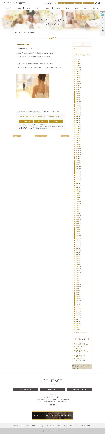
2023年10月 (79, 118)
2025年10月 (79, 73)
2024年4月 (78, 110)
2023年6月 (78, 120)
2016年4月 (78, 270)
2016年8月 (78, 262)
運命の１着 (80, 347)
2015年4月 (78, 294)
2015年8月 (78, 286)
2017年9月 (78, 236)
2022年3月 (78, 126)
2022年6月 (78, 122)
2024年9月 (78, 99)
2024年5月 (78, 108)
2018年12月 (79, 205)
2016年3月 (78, 272)
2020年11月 (79, 158)
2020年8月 (78, 164)
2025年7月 (78, 79)
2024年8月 (78, 102)
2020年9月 (78, 162)
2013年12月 (79, 327)
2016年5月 (78, 268)
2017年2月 (78, 250)
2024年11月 (79, 95)
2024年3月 (78, 112)
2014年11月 (79, 305)
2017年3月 (78, 248)
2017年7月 (78, 240)
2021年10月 (79, 136)
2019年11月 (79, 183)
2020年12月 (79, 156)
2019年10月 (79, 185)
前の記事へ (65, 136)
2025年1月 (78, 91)
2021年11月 (79, 134)
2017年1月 (78, 252)
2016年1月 (78, 276)
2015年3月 (78, 296)
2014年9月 (78, 309)
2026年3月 (78, 65)
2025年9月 (78, 75)
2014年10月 (79, 307)
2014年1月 (78, 325)
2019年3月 (78, 199)
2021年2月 (78, 152)
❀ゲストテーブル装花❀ (81, 359)
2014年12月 (79, 303)
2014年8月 (78, 311)
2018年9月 (78, 211)
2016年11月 (79, 256)
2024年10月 (79, 97)
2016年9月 (78, 260)
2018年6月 (78, 217)
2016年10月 (79, 258)
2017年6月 (78, 242)
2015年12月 (79, 278)
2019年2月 (78, 201)
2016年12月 (79, 254)
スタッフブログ (21, 32)
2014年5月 (78, 317)
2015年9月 (78, 284)
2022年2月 (78, 128)
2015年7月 (78, 288)
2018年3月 (78, 223)
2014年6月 (78, 315)
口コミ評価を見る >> (77, 366)
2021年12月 (79, 132)
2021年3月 (78, 150)
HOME (14, 32)
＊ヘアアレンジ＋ (80, 356)
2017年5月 (78, 244)
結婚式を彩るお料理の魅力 (82, 344)
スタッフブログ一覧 (41, 136)
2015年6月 (78, 290)
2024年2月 (78, 114)
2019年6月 (78, 193)
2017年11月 (79, 231)
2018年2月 (78, 225)
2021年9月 (78, 138)
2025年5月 (78, 83)
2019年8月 (78, 189)
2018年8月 (78, 213)
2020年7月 (78, 166)
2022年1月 (78, 130)
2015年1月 (78, 301)
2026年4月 (78, 63)
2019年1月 (78, 203)
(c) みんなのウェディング (78, 368)
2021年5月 (78, 146)
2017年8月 (78, 238)
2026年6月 (78, 59)
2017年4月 (78, 246)
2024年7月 (78, 104)
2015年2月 (78, 298)
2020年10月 (79, 160)
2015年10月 (79, 282)
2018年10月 (79, 209)
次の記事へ (17, 136)
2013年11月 (79, 329)
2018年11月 (79, 207)
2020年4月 (78, 173)
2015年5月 (78, 292)
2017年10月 (79, 234)
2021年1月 (78, 154)
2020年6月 (78, 169)
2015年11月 (79, 280)
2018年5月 (78, 219)
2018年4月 (78, 221)
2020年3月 (78, 175)
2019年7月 (78, 191)
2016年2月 (78, 274)
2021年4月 (78, 148)
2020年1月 (78, 179)
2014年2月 (78, 323)
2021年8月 (78, 140)
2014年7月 (78, 313)
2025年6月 (78, 81)
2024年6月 (78, 106)
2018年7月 (78, 215)
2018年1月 (78, 227)
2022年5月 (78, 124)
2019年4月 (78, 197)
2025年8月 (78, 77)
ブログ (30, 48)
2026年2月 (78, 67)
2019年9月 (78, 187)
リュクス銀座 (20, 111)
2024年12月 (79, 93)
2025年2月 (78, 89)
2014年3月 (78, 321)
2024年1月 (78, 116)
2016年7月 (78, 264)
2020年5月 (78, 171)
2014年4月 (78, 319)
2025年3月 (78, 87)
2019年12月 (79, 181)
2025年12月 (79, 71)
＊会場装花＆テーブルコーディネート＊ (83, 352)
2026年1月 (78, 69)
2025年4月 (78, 85)
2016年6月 (78, 266)
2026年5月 (78, 61)
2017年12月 (79, 229)
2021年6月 (78, 144)
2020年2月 (78, 177)
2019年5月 (78, 195)
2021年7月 (78, 142)
